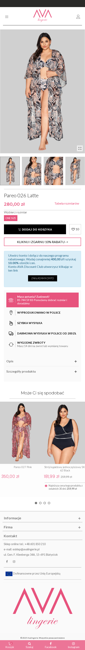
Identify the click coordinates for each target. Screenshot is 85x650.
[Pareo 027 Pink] (21, 433)
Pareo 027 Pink (23, 467)
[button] (36, 503)
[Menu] (6, 16)
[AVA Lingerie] (42, 16)
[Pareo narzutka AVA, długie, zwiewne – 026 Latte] (80, 148)
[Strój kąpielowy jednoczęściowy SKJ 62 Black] (63, 433)
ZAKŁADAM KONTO (42, 278)
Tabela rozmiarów (66, 203)
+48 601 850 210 (35, 544)
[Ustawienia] (78, 16)
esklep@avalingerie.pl (26, 549)
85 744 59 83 (25, 300)
